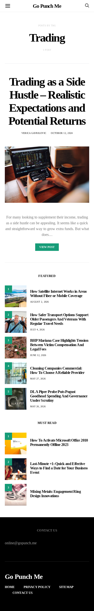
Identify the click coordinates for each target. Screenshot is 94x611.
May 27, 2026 (38, 378)
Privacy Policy (37, 587)
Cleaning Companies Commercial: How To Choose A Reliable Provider (57, 370)
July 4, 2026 (37, 329)
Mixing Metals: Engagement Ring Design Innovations (55, 493)
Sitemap (66, 587)
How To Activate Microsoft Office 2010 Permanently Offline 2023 (59, 442)
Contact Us (23, 593)
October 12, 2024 (62, 133)
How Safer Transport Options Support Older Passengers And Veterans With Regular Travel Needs (59, 319)
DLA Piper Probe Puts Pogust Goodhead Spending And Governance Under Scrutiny (58, 396)
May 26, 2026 (38, 406)
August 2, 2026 (39, 301)
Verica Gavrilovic (33, 133)
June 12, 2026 (38, 355)
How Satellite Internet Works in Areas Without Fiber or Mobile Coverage (58, 293)
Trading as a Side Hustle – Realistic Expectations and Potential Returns (47, 101)
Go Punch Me (47, 6)
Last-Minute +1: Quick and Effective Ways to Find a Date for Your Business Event (59, 468)
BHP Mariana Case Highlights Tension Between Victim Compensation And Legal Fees (59, 344)
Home (10, 587)
